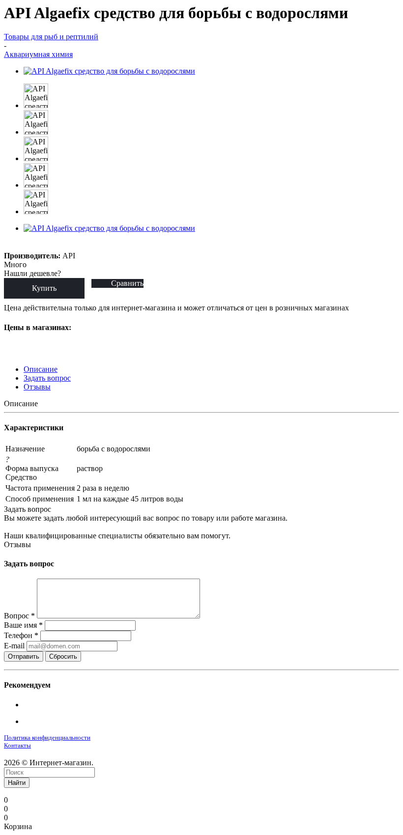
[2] (21, 246)
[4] (44, 246)
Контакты (17, 745)
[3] (32, 246)
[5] (55, 246)
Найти (17, 782)
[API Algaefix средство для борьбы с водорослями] (109, 71)
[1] (10, 246)
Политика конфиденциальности (47, 737)
